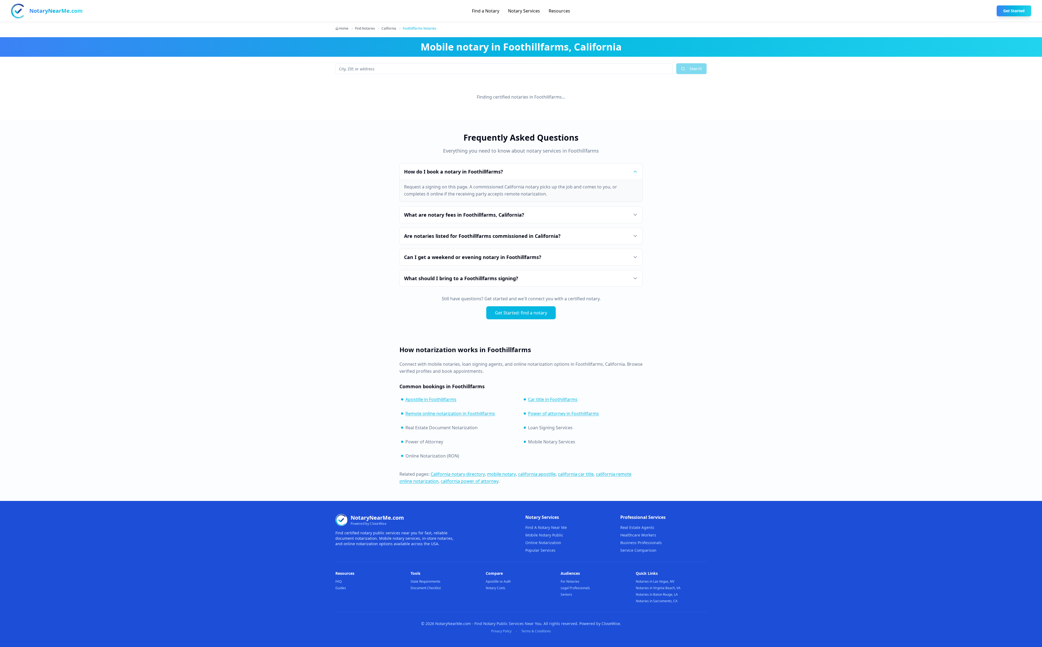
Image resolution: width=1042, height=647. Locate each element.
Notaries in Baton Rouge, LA (657, 594)
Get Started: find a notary (521, 313)
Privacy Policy (501, 631)
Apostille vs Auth (498, 581)
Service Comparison (638, 550)
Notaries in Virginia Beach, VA (658, 588)
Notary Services (524, 11)
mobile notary (501, 474)
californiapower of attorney (469, 481)
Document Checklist (426, 588)
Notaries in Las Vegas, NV (655, 581)
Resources (559, 11)
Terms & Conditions (536, 631)
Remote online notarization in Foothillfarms (450, 413)
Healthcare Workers (638, 535)
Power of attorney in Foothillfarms (563, 413)
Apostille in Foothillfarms (430, 399)
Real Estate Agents (637, 527)
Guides (340, 588)
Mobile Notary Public (544, 535)
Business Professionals (641, 542)
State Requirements (425, 581)
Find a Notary (485, 11)
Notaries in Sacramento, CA (657, 601)
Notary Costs (495, 588)
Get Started (1014, 10)
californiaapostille (537, 474)
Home (343, 28)
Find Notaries (365, 28)
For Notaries (570, 581)
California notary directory (458, 474)
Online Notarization (543, 542)
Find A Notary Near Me (546, 527)
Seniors (566, 594)
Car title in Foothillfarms (552, 399)
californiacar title (576, 474)
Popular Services (540, 550)
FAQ (338, 581)
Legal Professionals (575, 588)
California (389, 28)
